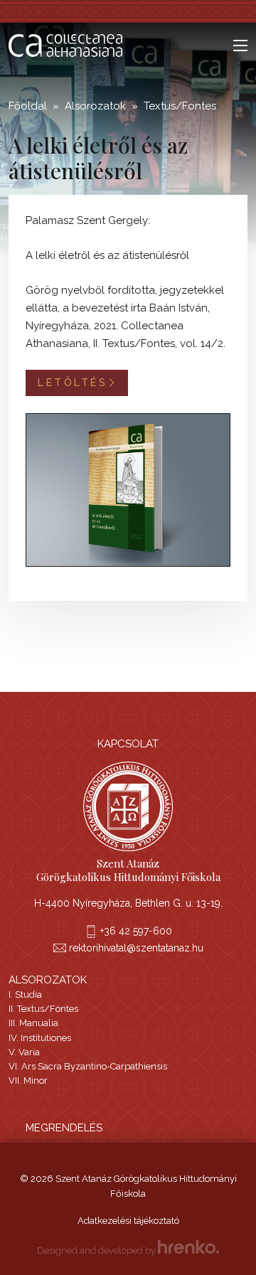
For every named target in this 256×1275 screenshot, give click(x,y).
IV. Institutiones (40, 1038)
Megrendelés (64, 1127)
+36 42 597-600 (136, 931)
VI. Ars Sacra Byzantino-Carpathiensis (88, 1066)
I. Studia (25, 994)
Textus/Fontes (180, 106)
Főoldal (28, 106)
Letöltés (72, 382)
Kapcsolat (128, 743)
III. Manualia (33, 1023)
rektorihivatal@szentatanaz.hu (136, 948)
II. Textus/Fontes (43, 1008)
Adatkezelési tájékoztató (128, 1220)
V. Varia (24, 1052)
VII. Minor (28, 1080)
